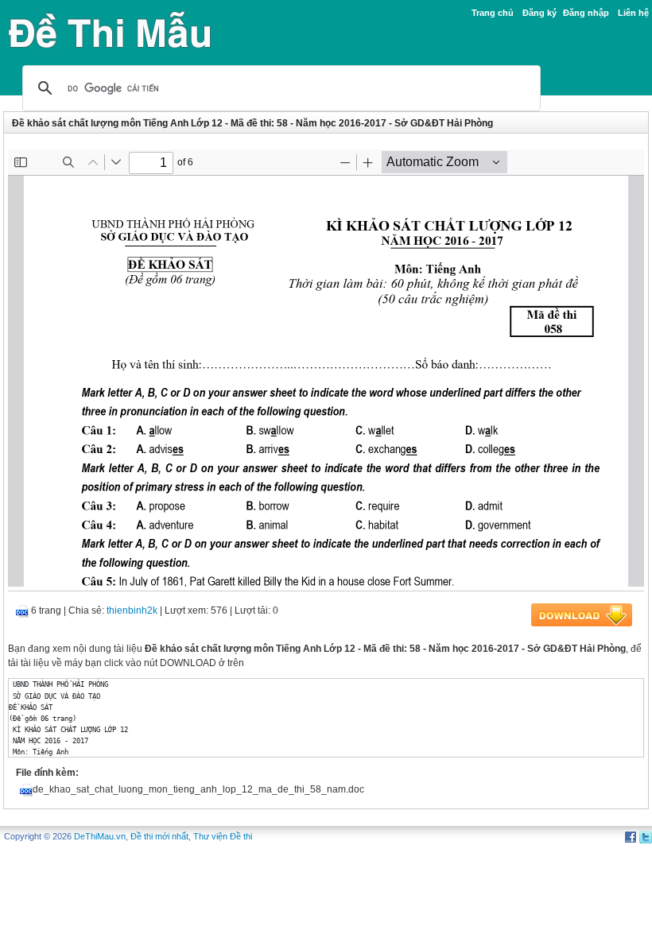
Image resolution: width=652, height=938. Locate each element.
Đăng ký (539, 12)
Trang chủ (493, 12)
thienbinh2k (132, 610)
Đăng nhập (586, 12)
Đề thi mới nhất (159, 836)
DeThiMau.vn (100, 836)
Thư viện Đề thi (222, 836)
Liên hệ (633, 12)
